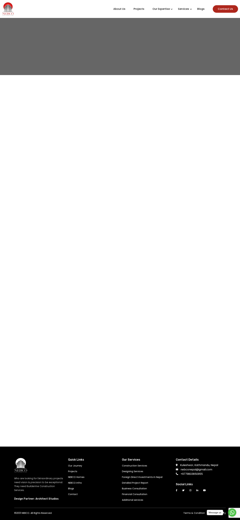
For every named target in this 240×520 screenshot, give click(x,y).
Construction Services (134, 465)
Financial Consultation (134, 494)
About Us (119, 9)
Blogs (201, 9)
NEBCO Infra (75, 482)
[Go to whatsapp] (232, 512)
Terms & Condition (194, 513)
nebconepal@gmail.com (196, 469)
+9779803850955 (192, 474)
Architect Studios (47, 498)
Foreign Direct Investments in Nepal (142, 477)
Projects (139, 9)
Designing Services (132, 471)
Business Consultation (134, 488)
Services (183, 9)
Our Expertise (161, 9)
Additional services (132, 500)
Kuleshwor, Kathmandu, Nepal (199, 465)
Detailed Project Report (135, 482)
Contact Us (225, 9)
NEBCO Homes (76, 477)
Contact (73, 494)
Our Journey (75, 465)
